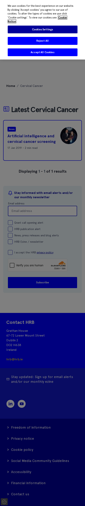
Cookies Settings (42, 29)
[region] (42, 30)
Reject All (42, 40)
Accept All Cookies (42, 52)
